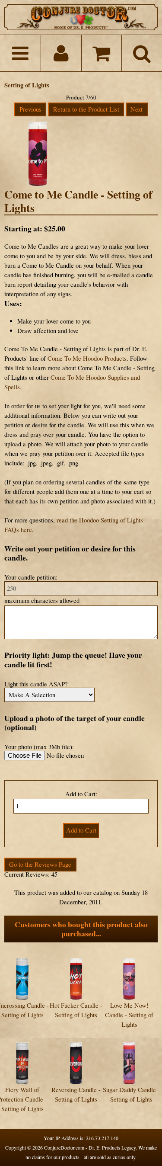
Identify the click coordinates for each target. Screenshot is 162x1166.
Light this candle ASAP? (36, 684)
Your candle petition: (30, 577)
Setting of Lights (26, 85)
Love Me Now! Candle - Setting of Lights (129, 1014)
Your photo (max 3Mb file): (39, 747)
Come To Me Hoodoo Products (87, 358)
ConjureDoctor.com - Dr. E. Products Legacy (90, 1147)
